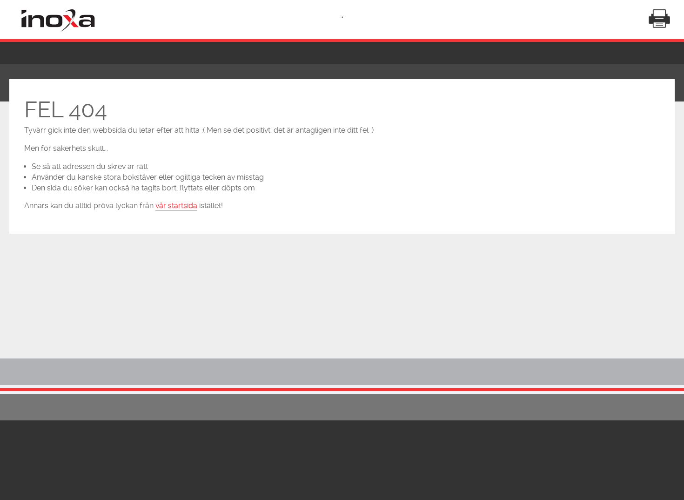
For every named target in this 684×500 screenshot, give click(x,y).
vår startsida (176, 205)
